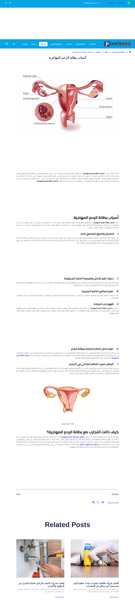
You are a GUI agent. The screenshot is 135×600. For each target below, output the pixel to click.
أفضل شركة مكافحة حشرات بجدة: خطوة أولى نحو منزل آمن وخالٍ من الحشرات (96, 584)
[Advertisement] (67, 23)
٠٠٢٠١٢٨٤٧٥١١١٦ (121, 2)
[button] (10, 3)
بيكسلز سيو (73, 181)
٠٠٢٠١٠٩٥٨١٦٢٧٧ (110, 2)
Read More (114, 597)
